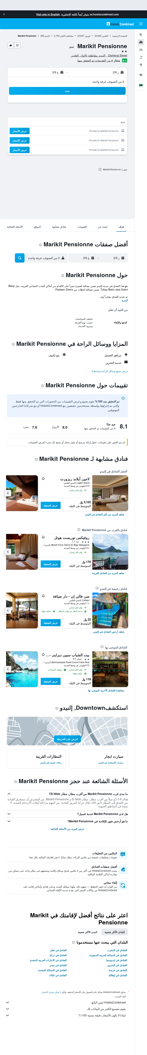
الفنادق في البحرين (117, 965)
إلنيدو (47, 35)
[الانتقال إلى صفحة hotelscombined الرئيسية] (120, 23)
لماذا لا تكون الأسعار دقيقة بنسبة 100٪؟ (102, 1015)
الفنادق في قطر (58, 950)
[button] (4, 14)
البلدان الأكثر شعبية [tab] (115, 932)
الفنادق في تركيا (58, 955)
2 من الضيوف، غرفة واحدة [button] (108, 81)
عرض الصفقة (51, 505)
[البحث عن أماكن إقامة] (141, 42)
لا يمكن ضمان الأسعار (51, 991)
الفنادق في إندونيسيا (116, 960)
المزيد (125, 300)
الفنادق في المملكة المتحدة (52, 970)
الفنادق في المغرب (117, 950)
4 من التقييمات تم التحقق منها (95, 60)
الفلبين (105, 35)
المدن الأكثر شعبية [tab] (87, 932)
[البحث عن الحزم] (141, 57)
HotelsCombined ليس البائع (109, 1002)
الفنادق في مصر (58, 965)
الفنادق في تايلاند (58, 975)
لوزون (87, 35)
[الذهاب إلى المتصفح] (141, 64)
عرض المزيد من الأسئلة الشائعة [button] (67, 829)
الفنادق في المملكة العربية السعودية (108, 955)
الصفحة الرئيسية (119, 35)
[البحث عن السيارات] (141, 49)
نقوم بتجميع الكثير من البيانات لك (106, 1009)
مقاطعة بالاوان (66, 35)
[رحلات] (141, 75)
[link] (104, 514)
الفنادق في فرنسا (118, 970)
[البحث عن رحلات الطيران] (141, 34)
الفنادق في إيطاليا (118, 975)
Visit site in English (48, 14)
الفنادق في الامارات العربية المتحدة (48, 960)
